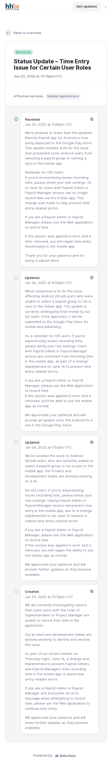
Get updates (86, 6)
